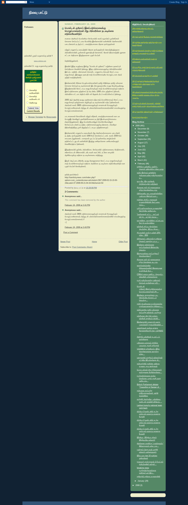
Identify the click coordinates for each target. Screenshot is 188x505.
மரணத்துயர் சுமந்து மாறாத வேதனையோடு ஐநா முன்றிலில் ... (150, 330)
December (142, 129)
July (140, 146)
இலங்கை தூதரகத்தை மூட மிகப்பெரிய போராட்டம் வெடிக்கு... (147, 297)
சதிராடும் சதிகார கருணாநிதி (148, 477)
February (142, 164)
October (141, 136)
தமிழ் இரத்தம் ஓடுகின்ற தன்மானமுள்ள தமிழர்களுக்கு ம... (150, 175)
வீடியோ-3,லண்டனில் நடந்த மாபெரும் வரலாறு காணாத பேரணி (148, 414)
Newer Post (65, 242)
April (140, 157)
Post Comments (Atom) (82, 247)
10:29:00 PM (91, 188)
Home (94, 242)
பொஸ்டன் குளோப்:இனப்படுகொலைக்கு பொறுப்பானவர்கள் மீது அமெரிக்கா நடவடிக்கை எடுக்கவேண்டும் (89, 31)
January (141, 481)
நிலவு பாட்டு (38, 12)
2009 (137, 126)
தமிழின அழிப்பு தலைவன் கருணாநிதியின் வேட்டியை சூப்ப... (148, 202)
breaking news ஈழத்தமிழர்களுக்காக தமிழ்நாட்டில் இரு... (146, 470)
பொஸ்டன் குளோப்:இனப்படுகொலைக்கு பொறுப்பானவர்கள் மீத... (149, 289)
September (142, 139)
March (140, 160)
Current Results (33, 111)
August (141, 143)
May (140, 153)
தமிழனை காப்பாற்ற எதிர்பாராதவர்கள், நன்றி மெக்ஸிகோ (147, 393)
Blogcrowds (51, 117)
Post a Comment (70, 232)
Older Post (123, 242)
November (142, 132)
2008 (137, 485)
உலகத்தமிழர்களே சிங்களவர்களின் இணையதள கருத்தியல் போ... (149, 268)
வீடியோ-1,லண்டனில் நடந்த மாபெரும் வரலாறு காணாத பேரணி (148, 431)
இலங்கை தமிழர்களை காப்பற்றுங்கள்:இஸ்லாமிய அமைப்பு (148, 247)
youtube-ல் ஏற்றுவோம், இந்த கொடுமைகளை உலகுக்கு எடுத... (148, 351)
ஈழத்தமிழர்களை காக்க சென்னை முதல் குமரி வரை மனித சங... (149, 378)
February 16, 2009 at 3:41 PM (77, 205)
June (140, 150)
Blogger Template (35, 117)
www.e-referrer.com (40, 61)
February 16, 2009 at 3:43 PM (77, 227)
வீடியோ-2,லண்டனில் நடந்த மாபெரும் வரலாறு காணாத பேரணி (148, 422)
